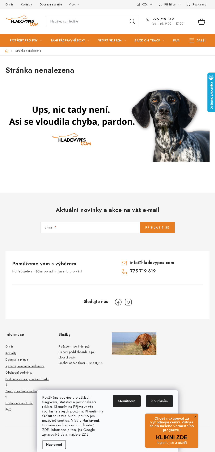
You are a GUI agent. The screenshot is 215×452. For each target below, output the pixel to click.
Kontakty (26, 4)
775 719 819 (163, 19)
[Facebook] (118, 302)
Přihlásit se (157, 227)
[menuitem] (26, 40)
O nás (9, 4)
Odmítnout (126, 401)
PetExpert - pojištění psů (74, 346)
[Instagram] (128, 302)
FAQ (8, 409)
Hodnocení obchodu (19, 403)
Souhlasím (159, 401)
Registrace (199, 4)
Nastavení (54, 444)
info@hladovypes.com (152, 263)
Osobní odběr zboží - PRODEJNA (81, 363)
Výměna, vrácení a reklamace (25, 366)
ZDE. (86, 434)
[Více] (197, 40)
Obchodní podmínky (18, 372)
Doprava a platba (51, 4)
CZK (144, 4)
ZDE (45, 429)
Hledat (132, 21)
